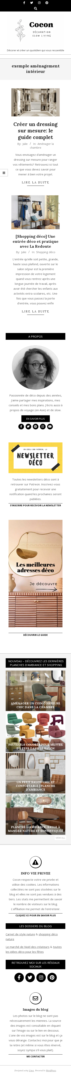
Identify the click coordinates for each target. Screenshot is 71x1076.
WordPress (51, 1070)
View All (60, 837)
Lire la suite (35, 182)
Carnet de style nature (20, 934)
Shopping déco (45, 252)
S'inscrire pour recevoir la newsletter (35, 505)
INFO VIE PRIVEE (35, 873)
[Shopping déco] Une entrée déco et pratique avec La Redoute (36, 241)
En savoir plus (35, 418)
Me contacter (36, 1056)
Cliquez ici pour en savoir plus (36, 915)
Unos (31, 1070)
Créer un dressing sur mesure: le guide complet (35, 130)
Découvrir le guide (35, 635)
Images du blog (35, 1009)
